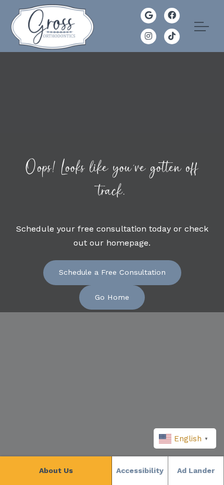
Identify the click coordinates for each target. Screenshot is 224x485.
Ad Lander (196, 470)
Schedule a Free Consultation (112, 272)
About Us (56, 470)
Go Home (112, 297)
